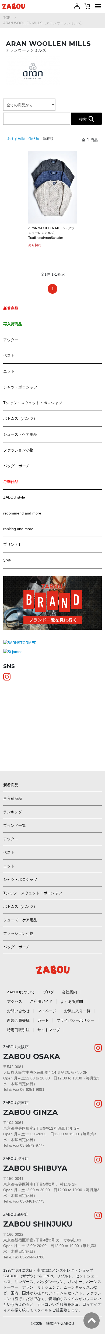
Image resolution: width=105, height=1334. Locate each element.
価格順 (34, 139)
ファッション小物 (18, 450)
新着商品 (10, 785)
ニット (9, 371)
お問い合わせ (18, 1011)
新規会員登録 (18, 1020)
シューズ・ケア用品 (20, 434)
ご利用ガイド (41, 1001)
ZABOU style (14, 497)
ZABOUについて (21, 992)
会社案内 (69, 992)
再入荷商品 (12, 798)
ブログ (48, 992)
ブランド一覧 (14, 825)
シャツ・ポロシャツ (20, 387)
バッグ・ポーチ (16, 466)
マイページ (46, 1011)
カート (43, 1020)
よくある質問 (71, 1001)
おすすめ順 (16, 139)
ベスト (9, 355)
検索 (83, 119)
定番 (7, 560)
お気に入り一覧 (77, 1011)
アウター (10, 340)
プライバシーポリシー (75, 1020)
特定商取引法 (18, 1030)
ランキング (12, 812)
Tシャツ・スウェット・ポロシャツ (32, 403)
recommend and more (22, 513)
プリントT (12, 544)
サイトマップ (48, 1030)
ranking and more (18, 529)
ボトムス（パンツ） (20, 418)
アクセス (14, 1001)
